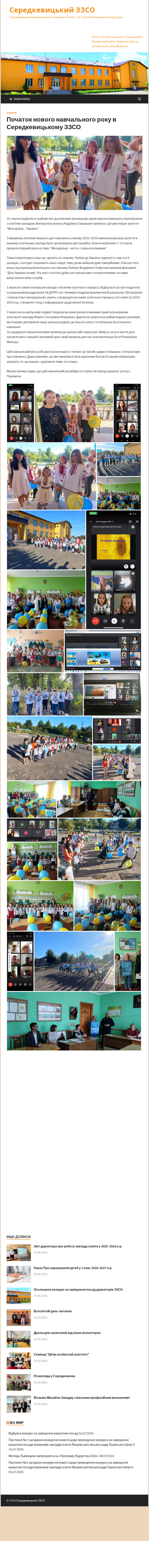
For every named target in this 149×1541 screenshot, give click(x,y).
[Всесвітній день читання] (19, 1311)
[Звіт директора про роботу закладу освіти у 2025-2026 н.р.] (19, 1246)
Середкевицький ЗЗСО (52, 10)
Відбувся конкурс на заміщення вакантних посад (43, 1433)
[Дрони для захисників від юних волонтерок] (19, 1333)
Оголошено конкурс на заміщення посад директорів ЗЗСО (78, 1289)
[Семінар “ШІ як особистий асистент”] (19, 1355)
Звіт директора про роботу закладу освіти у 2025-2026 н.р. (78, 1246)
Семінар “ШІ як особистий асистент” (61, 1354)
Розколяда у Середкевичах (54, 1376)
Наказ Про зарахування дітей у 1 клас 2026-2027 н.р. (73, 1268)
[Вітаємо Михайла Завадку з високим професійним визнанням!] (19, 1398)
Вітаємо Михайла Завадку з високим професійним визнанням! (82, 1397)
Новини (11, 113)
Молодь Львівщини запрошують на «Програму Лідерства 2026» (54, 1456)
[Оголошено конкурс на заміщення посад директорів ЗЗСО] (19, 1290)
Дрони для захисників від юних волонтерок (67, 1332)
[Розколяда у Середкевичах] (19, 1376)
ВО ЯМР (16, 1422)
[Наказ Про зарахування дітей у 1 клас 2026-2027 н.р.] (19, 1268)
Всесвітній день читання (53, 1311)
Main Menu (22, 99)
